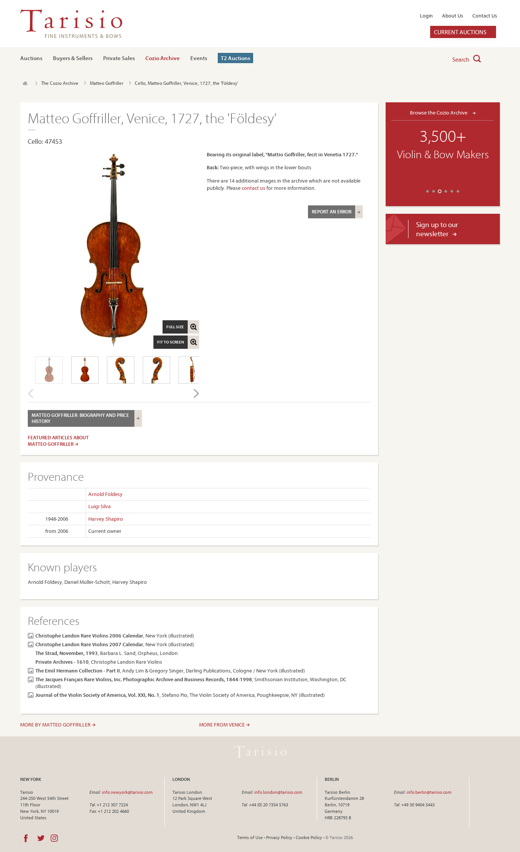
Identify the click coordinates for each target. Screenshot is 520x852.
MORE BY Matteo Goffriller (56, 724)
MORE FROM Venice (222, 724)
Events (198, 58)
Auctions (31, 58)
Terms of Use (250, 837)
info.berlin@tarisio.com (429, 792)
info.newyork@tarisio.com (127, 792)
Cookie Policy (309, 837)
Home (25, 83)
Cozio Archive (162, 58)
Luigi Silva (99, 506)
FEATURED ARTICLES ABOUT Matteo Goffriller (58, 440)
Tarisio (260, 752)
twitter (41, 838)
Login (426, 15)
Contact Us (484, 15)
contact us (253, 187)
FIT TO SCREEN (170, 342)
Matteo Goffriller (106, 83)
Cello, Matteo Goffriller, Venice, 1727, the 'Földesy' (186, 83)
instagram (54, 838)
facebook (26, 838)
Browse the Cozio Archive (439, 112)
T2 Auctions (235, 58)
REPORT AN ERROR (331, 211)
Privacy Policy (279, 837)
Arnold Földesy (105, 494)
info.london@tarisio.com (278, 792)
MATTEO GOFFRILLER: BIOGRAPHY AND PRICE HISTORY (80, 418)
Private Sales (119, 58)
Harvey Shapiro (105, 518)
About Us (452, 15)
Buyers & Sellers (73, 58)
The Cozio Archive (59, 83)
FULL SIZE (175, 326)
